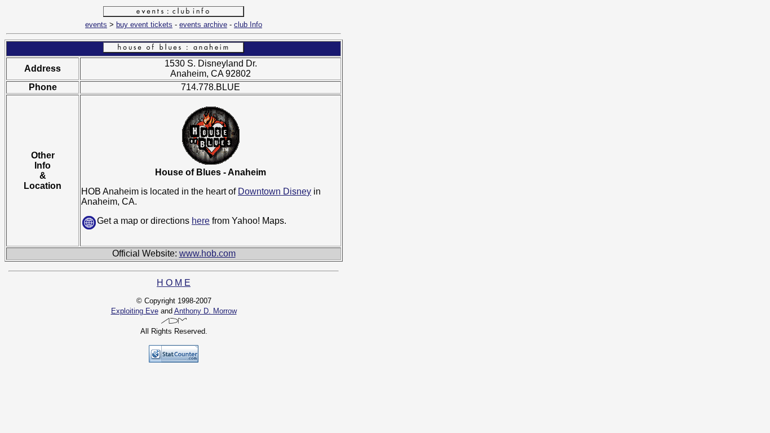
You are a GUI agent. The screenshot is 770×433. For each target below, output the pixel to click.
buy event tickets (144, 24)
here (201, 221)
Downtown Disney (274, 191)
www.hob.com (207, 253)
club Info (248, 24)
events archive (203, 24)
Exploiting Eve (134, 311)
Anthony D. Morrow (205, 311)
